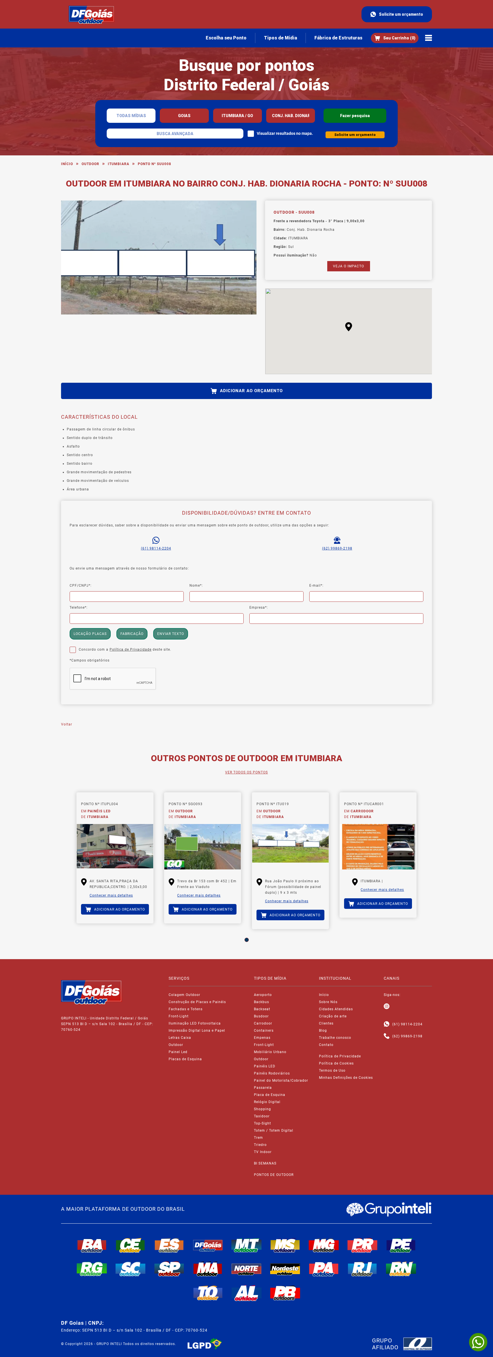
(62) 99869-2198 (337, 548)
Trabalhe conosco (335, 1038)
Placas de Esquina (185, 1059)
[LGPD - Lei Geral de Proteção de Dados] (204, 1344)
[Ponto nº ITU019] (290, 847)
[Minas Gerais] (324, 1245)
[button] (348, 326)
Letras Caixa (180, 1038)
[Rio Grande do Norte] (401, 1268)
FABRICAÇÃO (132, 634)
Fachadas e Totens (186, 1009)
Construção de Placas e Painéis (197, 1002)
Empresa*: (258, 608)
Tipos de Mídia (280, 38)
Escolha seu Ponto (226, 38)
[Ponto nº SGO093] (202, 847)
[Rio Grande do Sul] (92, 1268)
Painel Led (178, 1052)
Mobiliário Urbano (270, 1052)
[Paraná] (362, 1245)
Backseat (262, 1009)
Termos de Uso (332, 1071)
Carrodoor (263, 1023)
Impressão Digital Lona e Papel (197, 1031)
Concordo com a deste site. (125, 650)
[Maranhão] (208, 1268)
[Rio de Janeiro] (362, 1268)
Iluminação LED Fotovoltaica (195, 1023)
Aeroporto (263, 995)
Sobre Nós (328, 1002)
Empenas (262, 1038)
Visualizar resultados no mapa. (285, 133)
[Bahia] (92, 1245)
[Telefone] (386, 1036)
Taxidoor (262, 1116)
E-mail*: (316, 586)
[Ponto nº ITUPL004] (115, 847)
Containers (264, 1031)
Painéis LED (264, 1066)
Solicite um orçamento (401, 14)
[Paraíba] (285, 1293)
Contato (326, 1045)
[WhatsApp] (478, 1342)
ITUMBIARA (118, 164)
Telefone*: (79, 608)
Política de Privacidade (130, 650)
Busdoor (261, 1016)
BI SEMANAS (265, 1163)
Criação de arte (333, 1016)
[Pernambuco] (401, 1245)
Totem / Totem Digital (273, 1130)
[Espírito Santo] (169, 1245)
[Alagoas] (246, 1293)
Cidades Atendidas (336, 1009)
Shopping (262, 1109)
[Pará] (324, 1268)
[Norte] (246, 1268)
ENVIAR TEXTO (170, 634)
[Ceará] (131, 1245)
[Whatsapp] (386, 1024)
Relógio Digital (267, 1102)
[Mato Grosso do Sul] (285, 1245)
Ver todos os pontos (246, 772)
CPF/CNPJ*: (81, 586)
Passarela (263, 1088)
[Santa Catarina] (131, 1268)
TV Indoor (263, 1152)
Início (67, 164)
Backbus (261, 1002)
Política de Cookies (336, 1063)
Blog (323, 1031)
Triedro (260, 1145)
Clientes (326, 1023)
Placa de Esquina (269, 1095)
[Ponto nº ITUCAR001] (378, 847)
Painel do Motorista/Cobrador (281, 1081)
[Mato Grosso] (246, 1245)
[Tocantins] (208, 1293)
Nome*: (196, 586)
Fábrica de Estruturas (338, 38)
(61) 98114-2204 (156, 548)
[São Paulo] (169, 1268)
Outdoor (90, 164)
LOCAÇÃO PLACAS (90, 634)
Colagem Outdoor (184, 995)
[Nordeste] (285, 1268)
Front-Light (179, 1016)
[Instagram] (386, 1006)
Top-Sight (262, 1123)
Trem (258, 1138)
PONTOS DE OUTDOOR (274, 1175)
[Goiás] (208, 1245)
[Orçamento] (395, 38)
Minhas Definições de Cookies (346, 1078)
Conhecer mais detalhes (111, 895)
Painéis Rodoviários (272, 1073)
